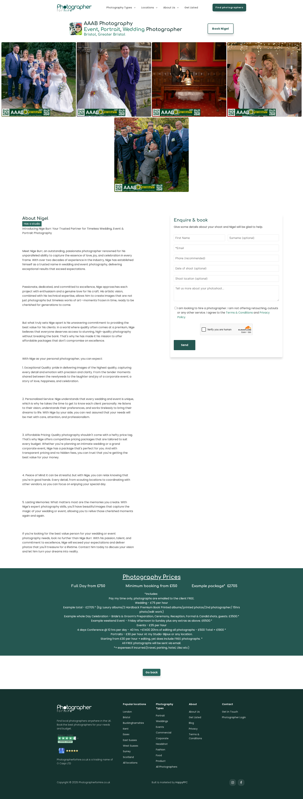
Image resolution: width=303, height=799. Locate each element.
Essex (126, 734)
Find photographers (229, 7)
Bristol (90, 34)
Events (160, 727)
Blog (191, 723)
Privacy (193, 728)
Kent (126, 728)
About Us (194, 711)
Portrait (110, 29)
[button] (121, 8)
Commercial (163, 732)
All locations (130, 762)
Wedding (134, 29)
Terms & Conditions (239, 313)
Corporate (162, 738)
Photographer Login (234, 717)
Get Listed (195, 717)
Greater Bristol (111, 34)
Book (220, 29)
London (127, 711)
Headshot (162, 744)
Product (161, 761)
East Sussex (130, 740)
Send (184, 345)
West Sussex (130, 745)
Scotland (128, 757)
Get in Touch (230, 711)
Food (159, 755)
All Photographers (166, 767)
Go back (152, 672)
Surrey (127, 751)
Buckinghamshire (133, 723)
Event (91, 29)
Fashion (160, 749)
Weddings (162, 721)
